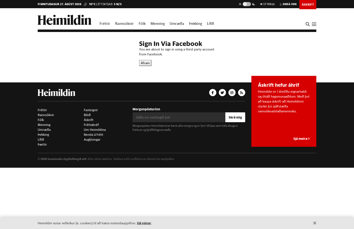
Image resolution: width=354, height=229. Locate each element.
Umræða (177, 23)
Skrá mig (235, 117)
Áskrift (88, 120)
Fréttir (105, 23)
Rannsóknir (124, 23)
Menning (158, 23)
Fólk (142, 23)
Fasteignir (91, 110)
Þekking (195, 23)
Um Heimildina (95, 130)
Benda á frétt (93, 134)
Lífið (210, 23)
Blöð (87, 115)
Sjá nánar (144, 223)
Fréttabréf (91, 125)
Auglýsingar (92, 139)
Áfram (145, 63)
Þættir (42, 144)
